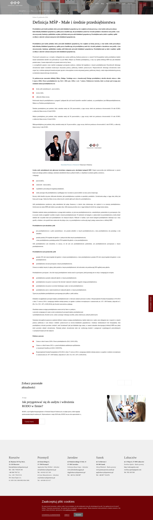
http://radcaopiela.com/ (131, 467)
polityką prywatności (71, 510)
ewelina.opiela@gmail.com (132, 470)
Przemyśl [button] (43, 457)
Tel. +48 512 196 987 (74, 475)
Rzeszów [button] (14, 457)
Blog (32, 11)
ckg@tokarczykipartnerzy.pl (76, 472)
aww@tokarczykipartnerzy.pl (47, 470)
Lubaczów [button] (130, 457)
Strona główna (22, 11)
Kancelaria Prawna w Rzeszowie (70, 165)
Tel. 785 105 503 (129, 472)
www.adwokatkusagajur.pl (75, 470)
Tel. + (39, 472)
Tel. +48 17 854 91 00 (16, 470)
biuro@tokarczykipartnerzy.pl (18, 467)
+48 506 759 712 (14, 472)
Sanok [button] (100, 457)
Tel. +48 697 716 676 (103, 475)
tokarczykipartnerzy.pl (48, 478)
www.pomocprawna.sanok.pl (105, 470)
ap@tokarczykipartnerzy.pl (105, 472)
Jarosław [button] (72, 457)
